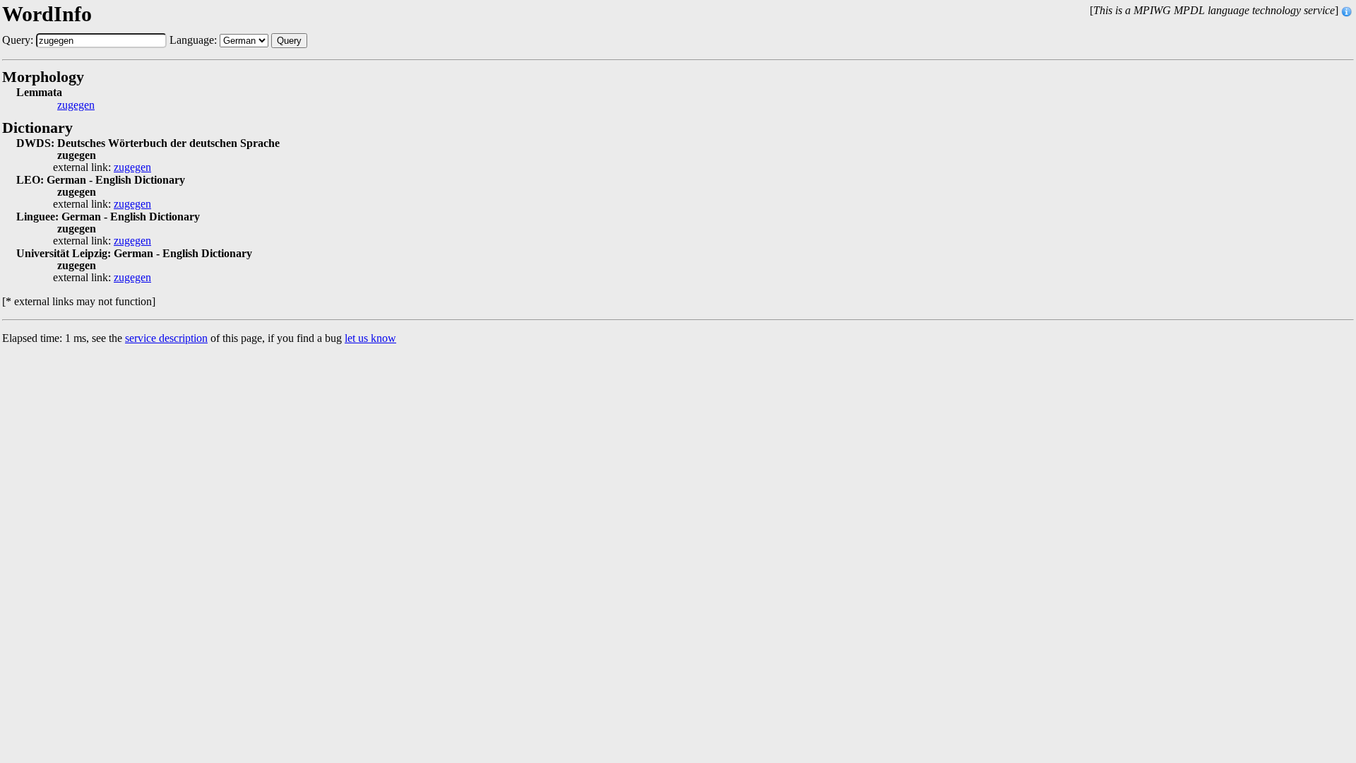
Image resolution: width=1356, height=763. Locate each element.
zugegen (76, 105)
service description (166, 338)
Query (289, 40)
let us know (370, 338)
